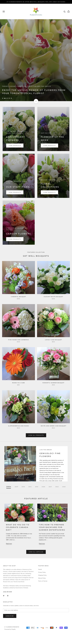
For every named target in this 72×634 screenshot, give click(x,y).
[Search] (65, 11)
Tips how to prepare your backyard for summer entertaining (52, 527)
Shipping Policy (42, 575)
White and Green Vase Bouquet (53, 426)
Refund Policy (42, 578)
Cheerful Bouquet (18, 296)
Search (40, 569)
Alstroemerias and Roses (18, 426)
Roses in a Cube (18, 382)
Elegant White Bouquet (53, 296)
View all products (36, 435)
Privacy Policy (42, 572)
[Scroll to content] (36, 101)
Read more (9, 543)
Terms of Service (42, 581)
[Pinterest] (7, 596)
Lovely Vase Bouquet (53, 339)
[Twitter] (3, 596)
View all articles (36, 552)
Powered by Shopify (10, 629)
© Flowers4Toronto (11, 627)
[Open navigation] (4, 11)
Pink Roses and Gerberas (18, 339)
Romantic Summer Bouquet (53, 382)
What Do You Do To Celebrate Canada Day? (17, 527)
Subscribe (10, 616)
